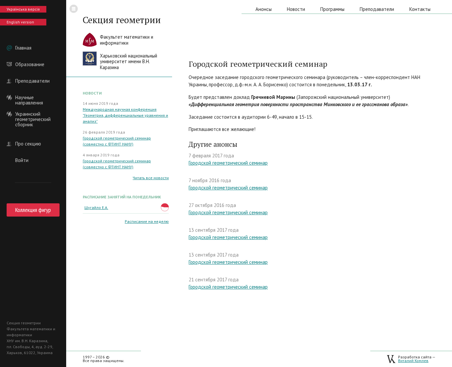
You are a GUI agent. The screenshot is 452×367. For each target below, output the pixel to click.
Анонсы (263, 9)
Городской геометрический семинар (228, 163)
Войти (21, 160)
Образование (29, 64)
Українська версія (23, 9)
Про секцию (28, 143)
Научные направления (29, 97)
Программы (332, 9)
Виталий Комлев (413, 360)
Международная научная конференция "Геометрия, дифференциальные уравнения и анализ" (125, 115)
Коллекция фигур (33, 210)
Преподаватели (32, 81)
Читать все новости (151, 177)
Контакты (419, 9)
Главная (23, 48)
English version (20, 22)
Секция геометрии (122, 20)
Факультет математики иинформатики (126, 40)
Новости (296, 9)
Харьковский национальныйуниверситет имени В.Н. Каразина (128, 61)
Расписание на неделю (147, 221)
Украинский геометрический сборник (33, 114)
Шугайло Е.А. (96, 207)
